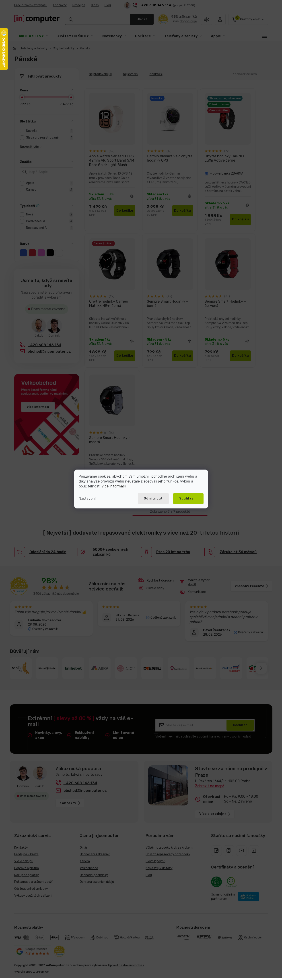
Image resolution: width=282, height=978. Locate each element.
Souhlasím (188, 498)
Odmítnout (153, 498)
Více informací (113, 486)
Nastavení (87, 498)
